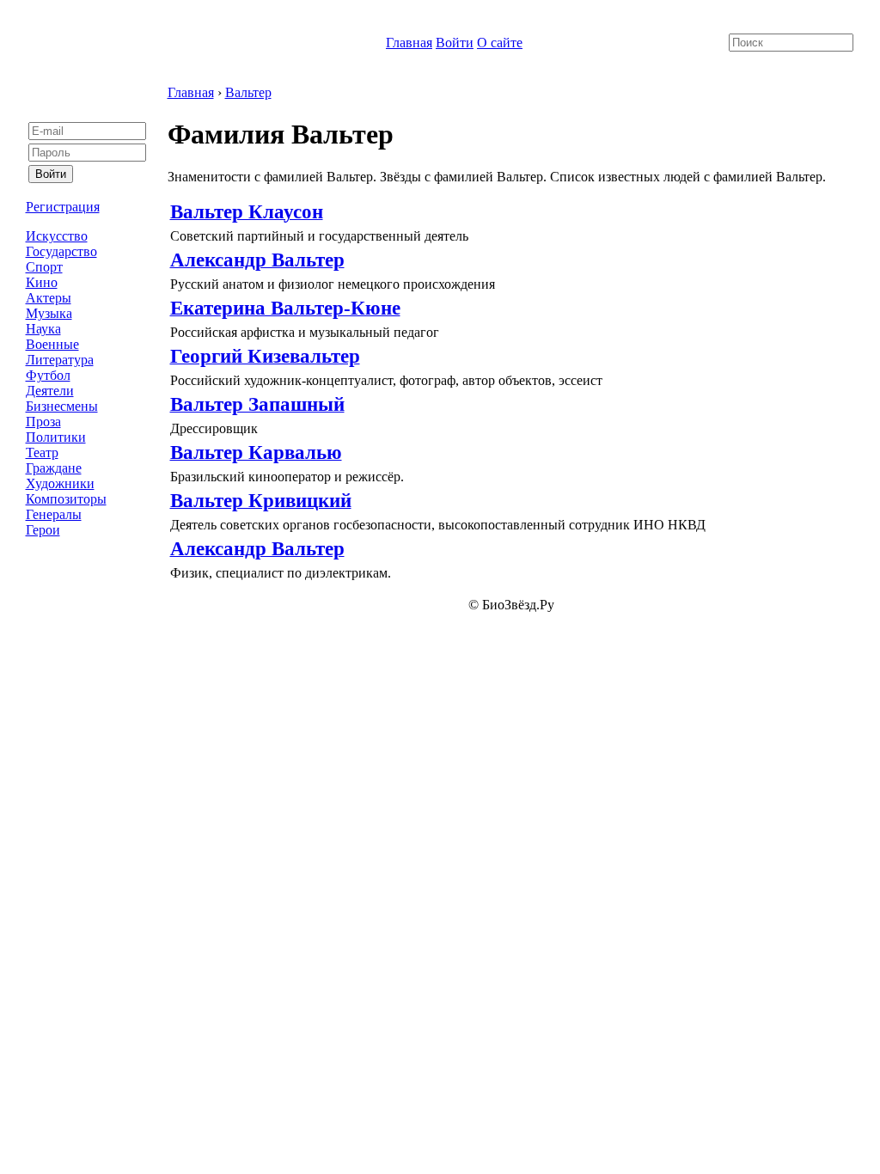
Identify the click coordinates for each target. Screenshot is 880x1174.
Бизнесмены (62, 406)
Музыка (49, 313)
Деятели (50, 390)
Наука (43, 328)
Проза (43, 421)
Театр (42, 452)
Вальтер (248, 92)
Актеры (48, 297)
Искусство (57, 236)
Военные (52, 344)
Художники (60, 483)
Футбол (48, 375)
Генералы (54, 514)
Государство (61, 251)
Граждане (54, 468)
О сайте (499, 42)
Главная (409, 42)
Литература (60, 359)
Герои (43, 530)
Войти (455, 42)
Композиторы (66, 499)
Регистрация (63, 206)
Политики (56, 437)
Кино (42, 282)
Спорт (44, 267)
